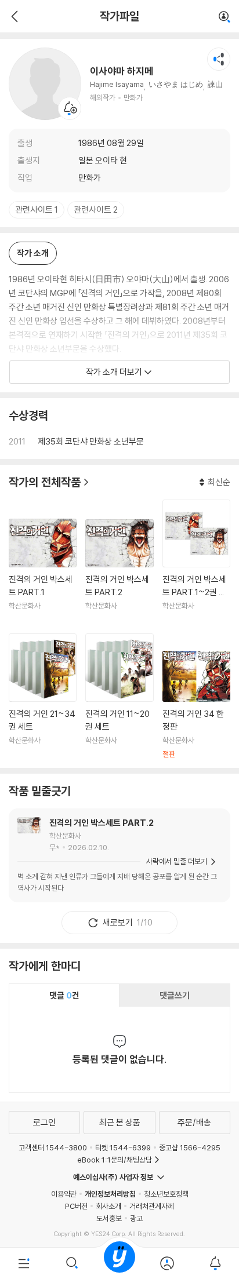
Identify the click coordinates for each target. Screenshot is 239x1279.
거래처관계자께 (151, 1206)
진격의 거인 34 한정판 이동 (196, 705)
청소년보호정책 (166, 1193)
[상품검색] (71, 1263)
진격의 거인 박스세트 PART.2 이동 (119, 572)
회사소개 (108, 1206)
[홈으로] (119, 1263)
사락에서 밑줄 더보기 (176, 861)
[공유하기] (218, 59)
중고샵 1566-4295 (189, 1147)
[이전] (13, 16)
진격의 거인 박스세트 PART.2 (101, 822)
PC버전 (76, 1206)
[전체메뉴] (23, 1263)
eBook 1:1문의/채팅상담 (114, 1159)
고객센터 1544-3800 (53, 1147)
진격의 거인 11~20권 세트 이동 (119, 696)
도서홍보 (109, 1218)
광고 (136, 1218)
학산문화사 (65, 835)
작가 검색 (224, 17)
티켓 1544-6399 (123, 1147)
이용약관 (64, 1193)
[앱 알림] (215, 1263)
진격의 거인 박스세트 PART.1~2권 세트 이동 (196, 562)
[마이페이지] (167, 1263)
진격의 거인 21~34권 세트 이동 (43, 696)
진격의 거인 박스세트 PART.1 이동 (43, 572)
